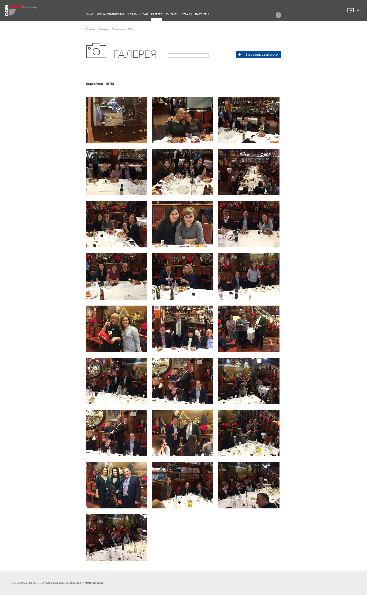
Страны (187, 14)
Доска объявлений (110, 14)
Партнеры (202, 14)
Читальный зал (137, 14)
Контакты (171, 14)
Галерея (156, 14)
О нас (90, 14)
